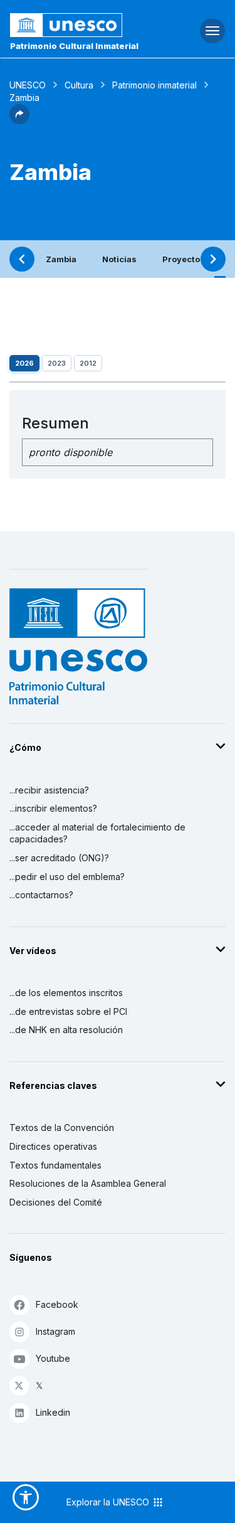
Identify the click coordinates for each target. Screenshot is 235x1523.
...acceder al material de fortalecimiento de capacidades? (97, 833)
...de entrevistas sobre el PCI (68, 1011)
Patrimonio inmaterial (154, 85)
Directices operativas (53, 1146)
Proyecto (181, 259)
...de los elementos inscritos (66, 992)
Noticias (119, 259)
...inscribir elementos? (53, 808)
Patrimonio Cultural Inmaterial (74, 46)
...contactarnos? (41, 894)
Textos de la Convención (61, 1127)
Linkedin (53, 1412)
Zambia (61, 259)
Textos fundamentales (55, 1165)
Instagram (55, 1331)
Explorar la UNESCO (109, 1502)
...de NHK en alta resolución (66, 1029)
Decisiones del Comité (55, 1202)
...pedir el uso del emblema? (67, 876)
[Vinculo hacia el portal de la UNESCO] (78, 25)
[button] (19, 120)
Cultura (79, 85)
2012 (88, 363)
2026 (24, 363)
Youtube (53, 1358)
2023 (57, 363)
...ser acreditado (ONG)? (59, 857)
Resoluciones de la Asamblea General (87, 1183)
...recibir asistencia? (49, 790)
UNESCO (27, 85)
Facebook (57, 1304)
